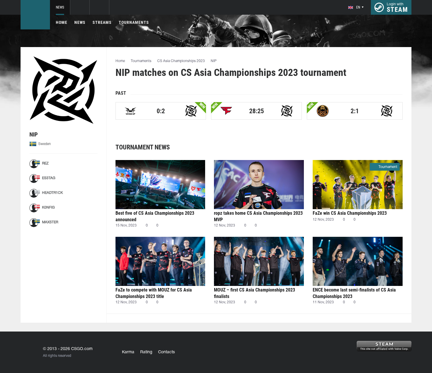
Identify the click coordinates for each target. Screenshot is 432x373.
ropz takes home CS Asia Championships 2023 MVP (258, 216)
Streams (102, 22)
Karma (128, 352)
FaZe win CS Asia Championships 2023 (350, 213)
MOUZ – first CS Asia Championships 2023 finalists (254, 293)
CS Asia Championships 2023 (181, 61)
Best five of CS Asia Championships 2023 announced (154, 216)
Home (61, 22)
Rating (146, 352)
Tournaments (134, 22)
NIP (214, 61)
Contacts (166, 352)
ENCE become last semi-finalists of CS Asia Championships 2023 (354, 293)
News (60, 7)
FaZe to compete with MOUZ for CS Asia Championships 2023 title (153, 293)
